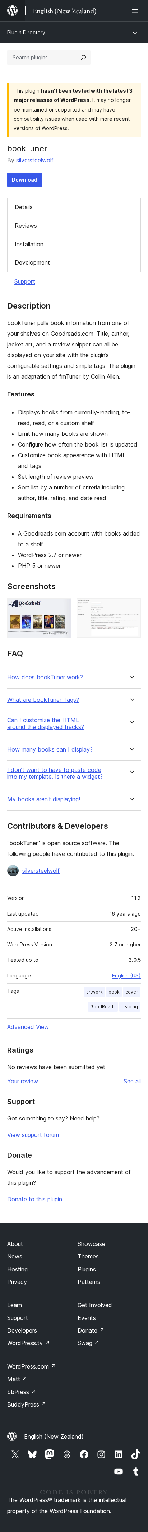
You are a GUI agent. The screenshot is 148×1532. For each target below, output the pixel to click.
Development (32, 262)
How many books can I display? (50, 749)
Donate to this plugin (34, 1199)
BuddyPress (26, 1404)
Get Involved (95, 1305)
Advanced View (28, 1026)
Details (24, 207)
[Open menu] (136, 10)
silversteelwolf (35, 160)
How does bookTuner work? (45, 677)
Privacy (17, 1281)
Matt (17, 1379)
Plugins (87, 1269)
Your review (22, 1081)
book (114, 992)
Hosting (17, 1269)
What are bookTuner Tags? (43, 699)
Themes (88, 1256)
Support (24, 281)
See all (132, 1081)
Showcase (91, 1243)
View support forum (33, 1134)
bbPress (21, 1391)
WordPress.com (31, 1366)
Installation (29, 244)
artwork (94, 992)
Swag (89, 1342)
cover (131, 992)
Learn (14, 1305)
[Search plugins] (83, 57)
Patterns (89, 1281)
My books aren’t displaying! (43, 799)
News (14, 1256)
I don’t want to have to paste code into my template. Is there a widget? (55, 773)
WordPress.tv (28, 1342)
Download (24, 180)
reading (129, 1006)
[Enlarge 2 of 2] (131, 608)
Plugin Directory (26, 32)
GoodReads (103, 1006)
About (15, 1243)
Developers (22, 1330)
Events (87, 1317)
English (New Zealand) (54, 1436)
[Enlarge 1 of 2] (61, 608)
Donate (91, 1330)
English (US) (126, 975)
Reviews (26, 225)
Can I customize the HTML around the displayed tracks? (45, 723)
